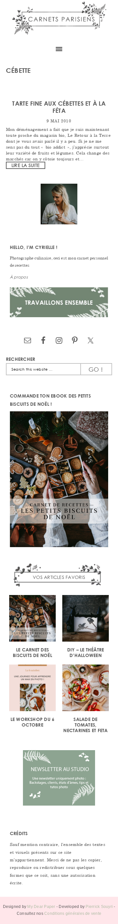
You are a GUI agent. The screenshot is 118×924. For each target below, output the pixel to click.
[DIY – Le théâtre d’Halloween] (85, 619)
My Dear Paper (41, 906)
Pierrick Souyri (99, 906)
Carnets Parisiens (59, 20)
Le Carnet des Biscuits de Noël (32, 652)
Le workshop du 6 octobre (32, 722)
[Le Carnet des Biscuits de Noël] (32, 619)
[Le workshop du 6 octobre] (32, 689)
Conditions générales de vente (72, 913)
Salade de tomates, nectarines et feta (85, 724)
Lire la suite (25, 165)
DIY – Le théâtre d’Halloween (85, 652)
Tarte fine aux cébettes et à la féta (59, 107)
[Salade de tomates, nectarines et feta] (85, 689)
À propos (19, 277)
